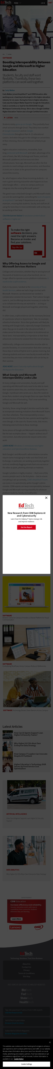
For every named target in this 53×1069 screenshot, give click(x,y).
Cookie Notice (18, 1059)
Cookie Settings (26, 1064)
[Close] (50, 1042)
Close (46, 498)
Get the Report (26, 527)
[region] (26, 1054)
